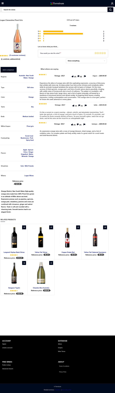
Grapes (60, 347)
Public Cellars (6, 365)
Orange (31, 78)
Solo (22, 166)
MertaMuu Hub (66, 390)
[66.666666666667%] (63, 33)
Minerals (25, 156)
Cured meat (29, 136)
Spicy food (30, 140)
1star (96, 53)
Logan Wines (29, 175)
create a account (7, 347)
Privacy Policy (62, 371)
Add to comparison (8, 70)
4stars (102, 53)
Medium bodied (28, 116)
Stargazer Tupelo (14, 288)
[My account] (112, 3)
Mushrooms (25, 138)
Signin (4, 344)
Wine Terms (61, 351)
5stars (105, 53)
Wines (60, 344)
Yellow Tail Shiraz (41, 252)
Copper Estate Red (68, 252)
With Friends (29, 166)
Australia (22, 75)
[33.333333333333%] (53, 31)
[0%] (43, 36)
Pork (31, 138)
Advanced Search (7, 368)
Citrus (25, 152)
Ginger (31, 152)
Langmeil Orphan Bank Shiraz (14, 252)
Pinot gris (30, 126)
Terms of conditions (64, 366)
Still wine (30, 87)
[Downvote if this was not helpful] (78, 76)
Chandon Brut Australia (41, 288)
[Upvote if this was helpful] (73, 76)
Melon (31, 154)
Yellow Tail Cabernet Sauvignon (95, 252)
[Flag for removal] (85, 76)
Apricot (30, 150)
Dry (32, 107)
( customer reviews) (17, 55)
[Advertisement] (73, 154)
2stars (98, 53)
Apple (25, 150)
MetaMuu (58, 390)
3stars (100, 53)
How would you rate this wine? (50, 53)
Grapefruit (24, 154)
